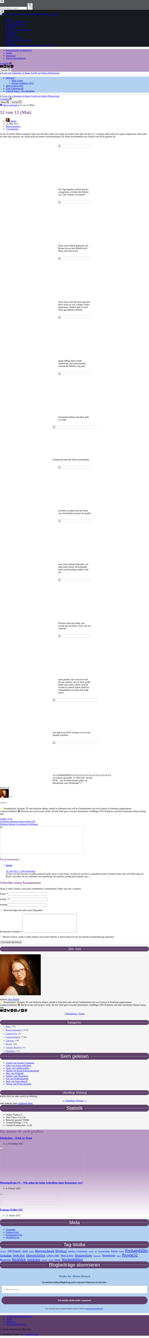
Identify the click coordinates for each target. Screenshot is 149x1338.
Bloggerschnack (44, 1250)
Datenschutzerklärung (16, 58)
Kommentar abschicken (11, 942)
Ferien (114, 1251)
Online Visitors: (13, 1114)
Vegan (57, 1259)
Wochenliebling (72, 1259)
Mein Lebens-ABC (15, 86)
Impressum (11, 55)
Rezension (5, 1259)
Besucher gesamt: (14, 1120)
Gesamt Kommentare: (16, 1125)
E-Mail (4, 899)
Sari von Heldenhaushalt (17, 1078)
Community (82, 1251)
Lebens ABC (53, 1255)
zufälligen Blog (25, 1103)
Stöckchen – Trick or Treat (16, 1138)
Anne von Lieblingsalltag (17, 1068)
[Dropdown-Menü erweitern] (16, 78)
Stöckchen (33, 1259)
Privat (9, 1044)
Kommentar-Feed (14, 1235)
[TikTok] (19, 1011)
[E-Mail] (1, 67)
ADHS (25, 1251)
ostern (119, 1256)
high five (19, 1255)
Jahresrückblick (35, 1255)
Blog (8, 1026)
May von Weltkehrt (15, 1073)
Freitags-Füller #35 (11, 1209)
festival (121, 1251)
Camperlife (11, 1034)
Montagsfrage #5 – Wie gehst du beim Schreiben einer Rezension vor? (41, 1182)
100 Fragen (14, 1250)
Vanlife (50, 1260)
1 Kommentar (12, 129)
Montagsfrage (83, 1255)
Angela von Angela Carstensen (20, 1063)
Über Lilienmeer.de (15, 88)
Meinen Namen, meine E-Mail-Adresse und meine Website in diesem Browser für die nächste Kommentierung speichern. (58, 937)
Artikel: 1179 (6, 819)
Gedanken (6, 1255)
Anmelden (10, 1229)
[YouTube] (22, 1011)
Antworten (30, 871)
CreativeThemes (31, 1334)
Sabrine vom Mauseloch (17, 1076)
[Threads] (15, 1011)
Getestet (10, 1041)
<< (63, 1100)
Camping (71, 1251)
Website (3, 904)
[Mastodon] (25, 1011)
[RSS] (5, 67)
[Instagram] (11, 67)
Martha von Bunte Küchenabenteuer (22, 1070)
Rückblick (19, 1259)
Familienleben (13, 1037)
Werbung (10, 1051)
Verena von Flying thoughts (18, 1084)
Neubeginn (97, 1256)
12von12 (3, 1251)
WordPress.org (12, 1237)
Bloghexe (61, 1250)
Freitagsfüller (136, 1250)
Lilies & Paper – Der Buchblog (20, 91)
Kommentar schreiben (11, 931)
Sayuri (9, 865)
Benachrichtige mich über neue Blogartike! (23, 910)
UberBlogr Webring (74, 1100)
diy (96, 1251)
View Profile (13, 999)
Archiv (9, 53)
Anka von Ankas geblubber (18, 1065)
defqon (91, 1251)
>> (85, 1100)
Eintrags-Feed (12, 1232)
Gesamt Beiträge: (14, 1122)
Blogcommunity (13, 126)
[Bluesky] (8, 67)
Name (4, 894)
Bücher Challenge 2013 (22, 83)
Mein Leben (17, 80)
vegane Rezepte (14, 1047)
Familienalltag (104, 1251)
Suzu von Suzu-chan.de (17, 1081)
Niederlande (108, 1255)
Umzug (44, 1260)
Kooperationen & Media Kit (19, 50)
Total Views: (12, 1117)
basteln (31, 1251)
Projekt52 (130, 1255)
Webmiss (10, 78)
